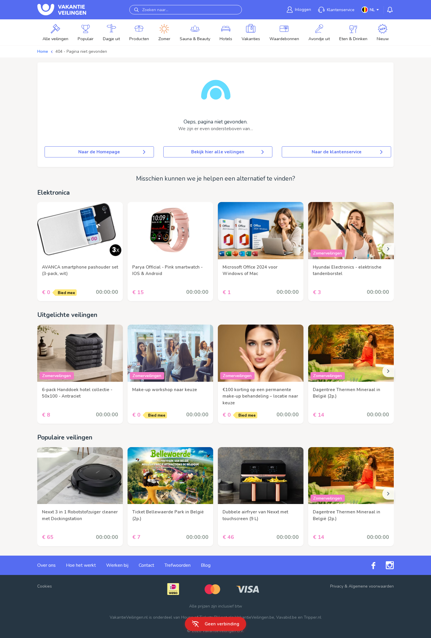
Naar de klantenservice (337, 152)
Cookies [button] (44, 586)
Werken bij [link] (117, 565)
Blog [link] (206, 565)
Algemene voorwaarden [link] (371, 586)
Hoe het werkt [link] (81, 565)
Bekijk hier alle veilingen (217, 152)
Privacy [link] (336, 586)
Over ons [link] (46, 565)
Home (42, 51)
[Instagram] (384, 565)
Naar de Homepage (99, 152)
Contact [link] (146, 565)
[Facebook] (368, 565)
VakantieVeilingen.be (254, 617)
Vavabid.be (286, 617)
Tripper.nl (312, 617)
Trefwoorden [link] (177, 565)
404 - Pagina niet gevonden (81, 51)
